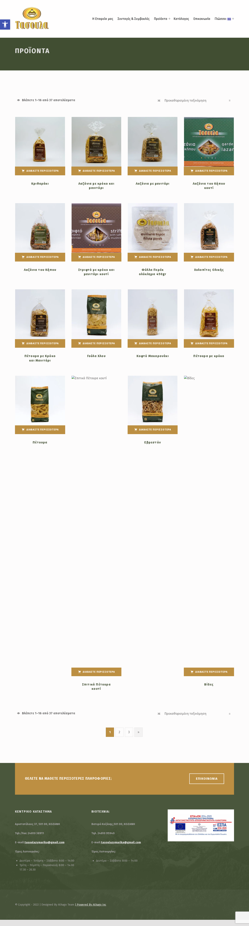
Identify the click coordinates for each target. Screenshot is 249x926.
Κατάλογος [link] (181, 19)
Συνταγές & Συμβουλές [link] (133, 19)
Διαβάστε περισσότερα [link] (42, 170)
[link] (5, 24)
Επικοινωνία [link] (201, 19)
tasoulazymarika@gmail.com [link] (44, 842)
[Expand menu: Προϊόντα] (169, 19)
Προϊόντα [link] (160, 19)
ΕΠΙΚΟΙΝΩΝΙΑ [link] (206, 778)
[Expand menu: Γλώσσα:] (233, 19)
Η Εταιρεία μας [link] (102, 19)
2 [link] (119, 732)
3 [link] (129, 732)
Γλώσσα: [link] (221, 19)
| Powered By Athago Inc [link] (90, 904)
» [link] (140, 732)
